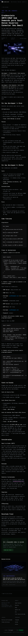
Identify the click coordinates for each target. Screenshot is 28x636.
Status (16, 624)
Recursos (19, 1)
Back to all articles (7, 593)
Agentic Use (24, 1)
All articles (5, 7)
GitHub (16, 622)
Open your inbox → (8, 549)
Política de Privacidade (7, 619)
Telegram (17, 619)
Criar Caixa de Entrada (20, 614)
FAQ (15, 611)
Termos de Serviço (6, 622)
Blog (16, 607)
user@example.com (13, 295)
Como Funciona (14, 1)
